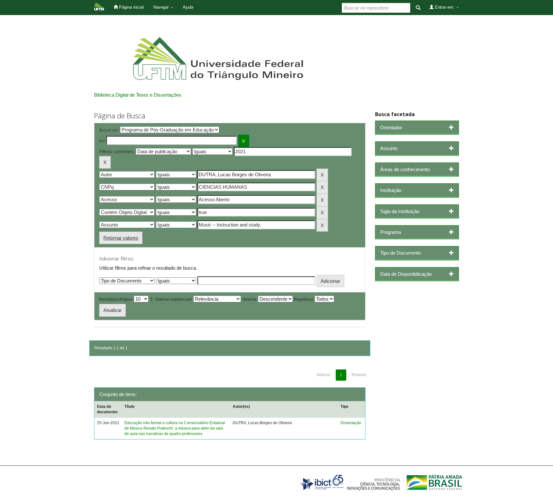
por (102, 141)
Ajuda (188, 7)
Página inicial (131, 7)
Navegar (161, 7)
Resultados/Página (115, 299)
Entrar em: (445, 7)
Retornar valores (120, 238)
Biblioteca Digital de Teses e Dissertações (137, 95)
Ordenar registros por (173, 299)
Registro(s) (303, 299)
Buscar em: (109, 130)
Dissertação (351, 423)
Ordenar (249, 299)
